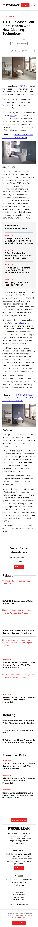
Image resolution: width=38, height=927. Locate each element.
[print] (35, 51)
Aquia (12, 116)
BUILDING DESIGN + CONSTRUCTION (19, 902)
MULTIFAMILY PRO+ (19, 899)
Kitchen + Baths (8, 16)
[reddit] (23, 51)
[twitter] (19, 51)
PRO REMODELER (18, 897)
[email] (26, 51)
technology (19, 323)
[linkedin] (15, 51)
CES (4, 92)
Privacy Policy (21, 917)
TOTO (22, 86)
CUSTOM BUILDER (19, 895)
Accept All (19, 923)
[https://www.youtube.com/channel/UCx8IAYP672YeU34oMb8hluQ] (23, 885)
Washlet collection (10, 105)
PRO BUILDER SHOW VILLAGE (19, 904)
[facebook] (12, 51)
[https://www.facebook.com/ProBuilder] (15, 885)
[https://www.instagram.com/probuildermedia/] (17, 885)
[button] (3, 5)
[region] (19, 918)
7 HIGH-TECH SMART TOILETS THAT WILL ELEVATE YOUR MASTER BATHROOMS (19, 398)
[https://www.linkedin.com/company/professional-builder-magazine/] (20, 885)
